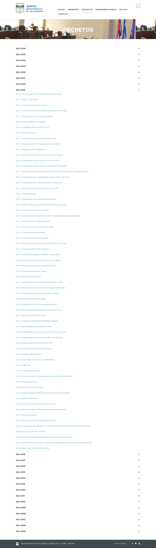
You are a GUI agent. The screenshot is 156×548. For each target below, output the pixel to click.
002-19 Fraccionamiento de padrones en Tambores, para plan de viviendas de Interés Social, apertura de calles (54, 443)
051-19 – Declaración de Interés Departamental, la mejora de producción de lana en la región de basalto (52, 172)
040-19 (18, 232)
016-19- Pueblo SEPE (23, 365)
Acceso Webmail (120, 543)
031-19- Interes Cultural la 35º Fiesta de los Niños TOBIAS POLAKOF (39, 282)
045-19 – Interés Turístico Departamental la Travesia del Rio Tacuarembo (41, 205)
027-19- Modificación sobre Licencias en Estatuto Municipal (36, 304)
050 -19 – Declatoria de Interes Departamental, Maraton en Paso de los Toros (43, 177)
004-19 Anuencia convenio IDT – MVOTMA (30, 432)
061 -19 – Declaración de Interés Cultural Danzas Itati (34, 116)
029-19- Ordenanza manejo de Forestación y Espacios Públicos (37, 293)
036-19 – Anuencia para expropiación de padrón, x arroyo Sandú (38, 255)
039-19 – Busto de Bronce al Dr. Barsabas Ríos (32, 238)
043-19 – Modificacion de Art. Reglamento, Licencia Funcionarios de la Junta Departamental (47, 216)
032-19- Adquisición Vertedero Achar (28, 277)
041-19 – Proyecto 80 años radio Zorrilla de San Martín (35, 227)
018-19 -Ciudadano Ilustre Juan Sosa (28, 354)
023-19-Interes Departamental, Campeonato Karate (34, 326)
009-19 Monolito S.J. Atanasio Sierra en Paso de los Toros (36, 404)
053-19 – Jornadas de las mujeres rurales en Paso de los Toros (37, 160)
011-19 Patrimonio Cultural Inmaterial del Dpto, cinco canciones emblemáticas (43, 393)
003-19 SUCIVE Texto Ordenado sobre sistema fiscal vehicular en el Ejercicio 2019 (44, 437)
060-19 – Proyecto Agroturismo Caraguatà (30, 122)
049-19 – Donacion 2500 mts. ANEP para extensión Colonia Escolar (39, 183)
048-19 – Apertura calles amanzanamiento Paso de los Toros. (37, 188)
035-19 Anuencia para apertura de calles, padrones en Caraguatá (38, 260)
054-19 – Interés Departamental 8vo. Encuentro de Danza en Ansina (39, 155)
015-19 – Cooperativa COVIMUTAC (28, 371)
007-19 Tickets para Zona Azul (26, 415)
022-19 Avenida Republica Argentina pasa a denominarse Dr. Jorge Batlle (41, 332)
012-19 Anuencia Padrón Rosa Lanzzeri (29, 387)
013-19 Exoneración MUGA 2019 (27, 382)
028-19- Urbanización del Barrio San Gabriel (31, 299)
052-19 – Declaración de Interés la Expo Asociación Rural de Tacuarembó (41, 166)
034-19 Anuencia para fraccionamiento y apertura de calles (36, 266)
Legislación (87, 10)
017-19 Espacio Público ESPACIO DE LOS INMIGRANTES (35, 360)
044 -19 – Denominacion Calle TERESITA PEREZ (32, 210)
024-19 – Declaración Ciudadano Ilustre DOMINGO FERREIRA (37, 321)
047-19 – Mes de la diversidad (26, 194)
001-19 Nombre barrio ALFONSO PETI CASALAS (32, 448)
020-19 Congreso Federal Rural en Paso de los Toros (34, 343)
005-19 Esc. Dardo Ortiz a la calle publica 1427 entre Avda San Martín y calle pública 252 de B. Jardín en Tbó (53, 426)
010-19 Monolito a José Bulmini (27, 398)
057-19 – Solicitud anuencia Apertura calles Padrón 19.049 (36, 138)
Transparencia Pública (106, 10)
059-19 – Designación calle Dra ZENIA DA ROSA (32, 127)
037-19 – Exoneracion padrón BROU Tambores (32, 249)
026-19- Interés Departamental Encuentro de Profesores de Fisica (38, 310)
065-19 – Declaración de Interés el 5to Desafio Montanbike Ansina (39, 94)
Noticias (123, 10)
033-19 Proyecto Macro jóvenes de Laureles (31, 271)
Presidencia (73, 10)
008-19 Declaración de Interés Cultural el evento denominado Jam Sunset (41, 409)
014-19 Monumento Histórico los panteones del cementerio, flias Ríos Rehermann (44, 376)
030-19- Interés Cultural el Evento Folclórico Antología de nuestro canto (40, 288)
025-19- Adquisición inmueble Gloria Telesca (31, 315)
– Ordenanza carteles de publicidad (33, 232)
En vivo (61, 10)
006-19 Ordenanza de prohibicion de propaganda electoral (36, 420)
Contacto (63, 14)
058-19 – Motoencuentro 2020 (26, 133)
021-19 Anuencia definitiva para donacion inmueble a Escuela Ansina (39, 338)
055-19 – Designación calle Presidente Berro (31, 149)
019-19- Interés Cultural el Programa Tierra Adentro (33, 349)
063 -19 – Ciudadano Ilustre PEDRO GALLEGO (32, 105)
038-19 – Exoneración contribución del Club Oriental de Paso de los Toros (41, 243)
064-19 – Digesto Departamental (27, 100)
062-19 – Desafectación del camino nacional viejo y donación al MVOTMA (41, 111)
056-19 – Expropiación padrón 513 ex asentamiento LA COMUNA (38, 144)
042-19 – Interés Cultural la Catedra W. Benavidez (33, 221)
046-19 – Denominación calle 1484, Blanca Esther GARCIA (36, 199)
